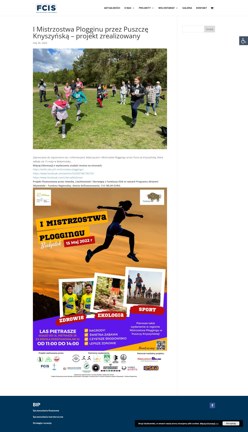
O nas (127, 8)
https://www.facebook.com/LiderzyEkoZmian (58, 177)
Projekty (145, 8)
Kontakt (201, 8)
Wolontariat (166, 8)
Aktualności (112, 8)
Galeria (187, 8)
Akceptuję (231, 423)
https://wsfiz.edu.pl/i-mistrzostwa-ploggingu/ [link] (58, 169)
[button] (243, 40)
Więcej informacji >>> (209, 423)
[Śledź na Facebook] (212, 405)
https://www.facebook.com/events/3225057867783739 (63, 173)
